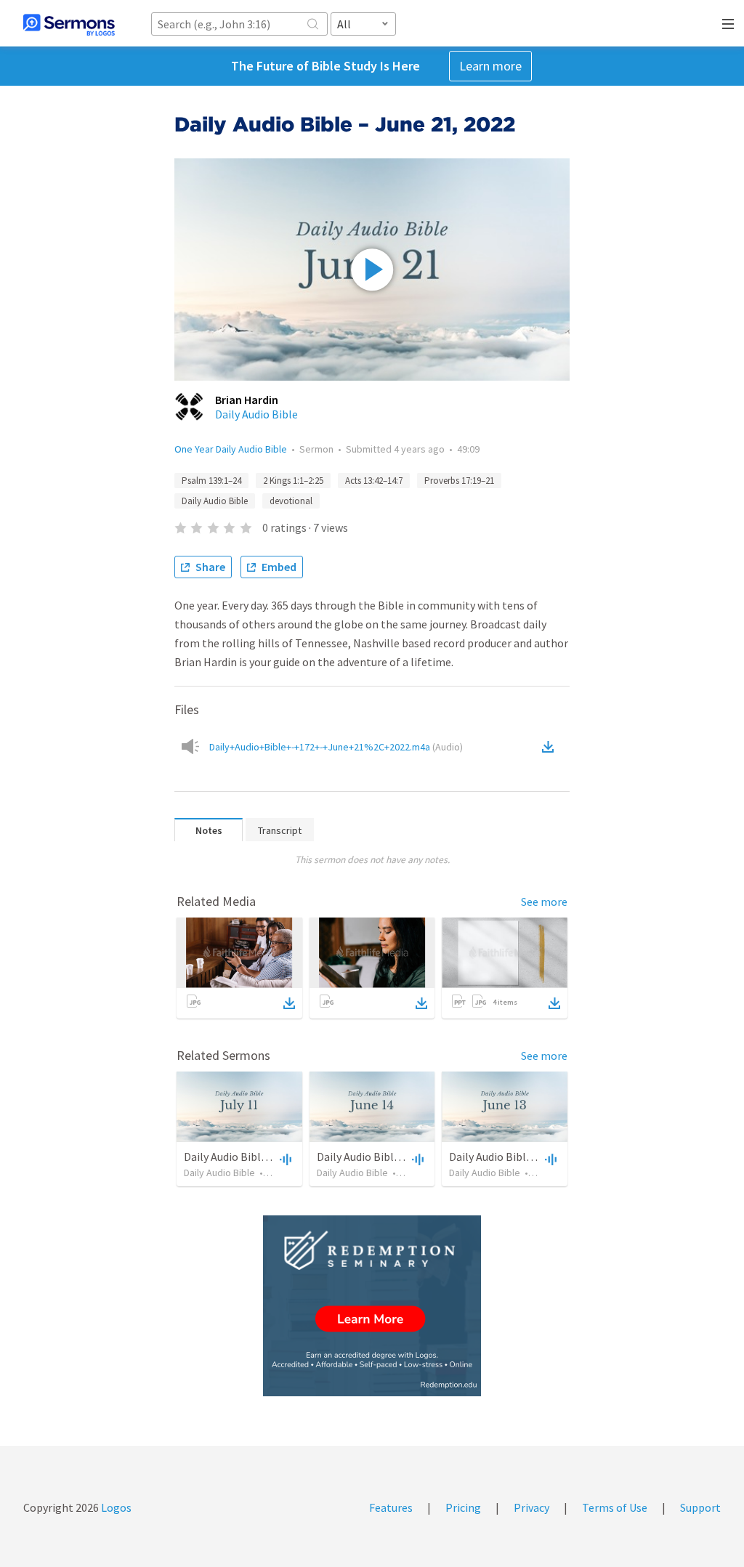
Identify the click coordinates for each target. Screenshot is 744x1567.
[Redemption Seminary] (372, 1305)
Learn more (490, 65)
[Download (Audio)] (550, 747)
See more (544, 901)
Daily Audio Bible (256, 414)
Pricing (463, 1507)
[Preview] (284, 1159)
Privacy (531, 1507)
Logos (115, 1507)
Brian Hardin (246, 399)
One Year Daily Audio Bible (230, 448)
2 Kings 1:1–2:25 (293, 480)
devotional (291, 501)
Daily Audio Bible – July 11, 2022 (261, 1156)
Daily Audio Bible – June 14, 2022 (396, 1156)
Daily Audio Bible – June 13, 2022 (528, 1156)
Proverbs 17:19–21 (459, 480)
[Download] (289, 1003)
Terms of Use (614, 1507)
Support (700, 1507)
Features (391, 1507)
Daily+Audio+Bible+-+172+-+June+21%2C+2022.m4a (336, 746)
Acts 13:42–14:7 (374, 480)
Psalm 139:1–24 (211, 480)
